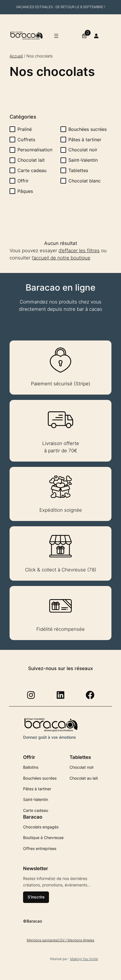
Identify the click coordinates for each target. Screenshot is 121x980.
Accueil (16, 56)
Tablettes (78, 170)
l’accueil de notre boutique (61, 258)
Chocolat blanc (84, 181)
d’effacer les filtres (79, 250)
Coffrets (26, 139)
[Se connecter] (96, 36)
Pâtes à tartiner (84, 139)
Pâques (25, 191)
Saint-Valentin (83, 160)
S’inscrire (36, 897)
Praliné (24, 129)
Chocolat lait (31, 160)
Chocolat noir (82, 149)
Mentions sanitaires (42, 940)
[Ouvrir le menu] (56, 36)
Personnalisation (34, 149)
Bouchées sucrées (87, 129)
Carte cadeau (31, 170)
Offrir (23, 181)
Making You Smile (84, 959)
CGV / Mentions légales (75, 940)
